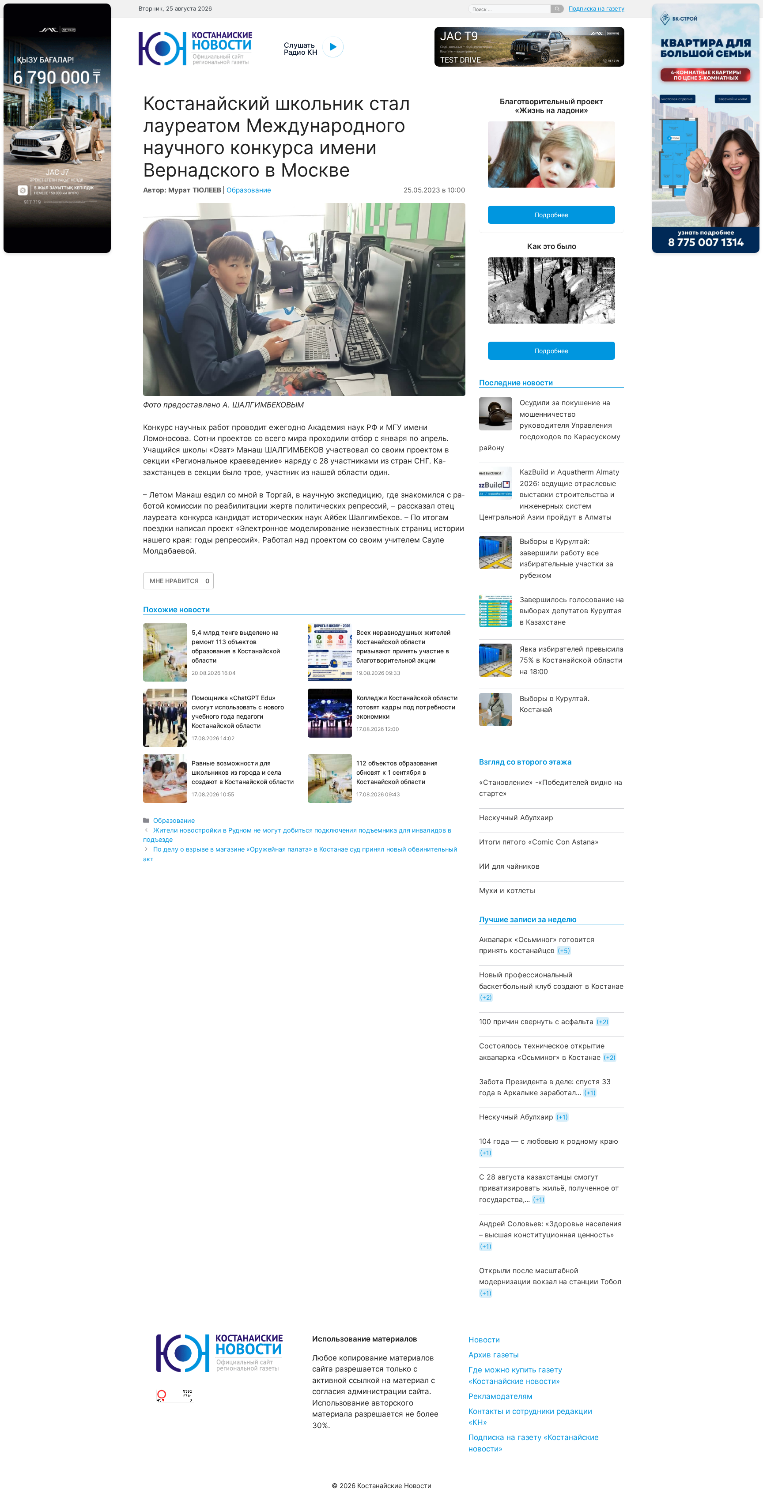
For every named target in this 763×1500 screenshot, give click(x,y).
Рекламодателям (500, 1396)
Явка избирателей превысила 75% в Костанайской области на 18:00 (571, 660)
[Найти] (557, 9)
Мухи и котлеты (507, 890)
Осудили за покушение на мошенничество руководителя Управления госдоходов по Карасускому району (549, 425)
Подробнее (551, 215)
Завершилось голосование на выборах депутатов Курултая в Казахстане (572, 610)
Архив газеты (493, 1354)
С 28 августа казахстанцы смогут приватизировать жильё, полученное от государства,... (549, 1188)
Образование (249, 190)
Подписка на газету (596, 8)
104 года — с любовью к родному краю (548, 1141)
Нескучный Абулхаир (516, 817)
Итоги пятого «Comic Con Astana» (539, 841)
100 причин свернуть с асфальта (536, 1021)
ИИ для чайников (509, 866)
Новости (484, 1339)
